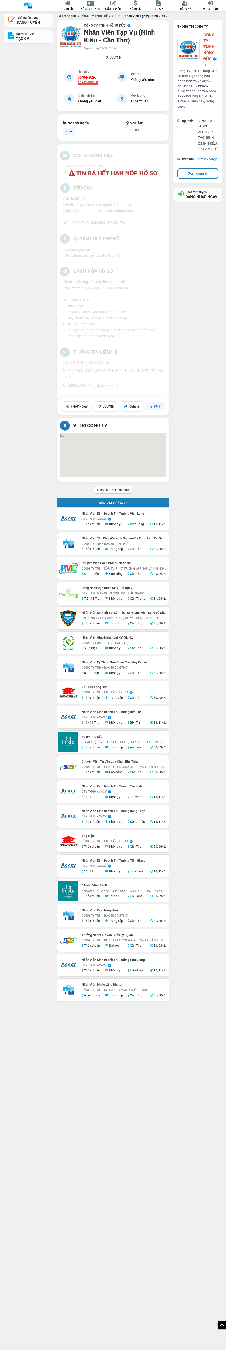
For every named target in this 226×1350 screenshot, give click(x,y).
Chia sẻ (134, 406)
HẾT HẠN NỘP (87, 82)
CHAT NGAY (79, 406)
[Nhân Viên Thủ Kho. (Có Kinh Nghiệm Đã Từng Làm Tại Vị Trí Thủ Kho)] (68, 544)
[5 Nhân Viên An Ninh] (68, 891)
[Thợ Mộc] (68, 841)
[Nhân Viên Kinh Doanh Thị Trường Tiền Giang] (68, 866)
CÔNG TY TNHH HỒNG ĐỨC (100, 16)
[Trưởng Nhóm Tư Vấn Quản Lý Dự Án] (68, 940)
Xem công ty (198, 173)
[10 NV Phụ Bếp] (68, 742)
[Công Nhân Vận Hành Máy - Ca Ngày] (68, 593)
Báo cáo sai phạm (114, 490)
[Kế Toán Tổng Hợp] (68, 692)
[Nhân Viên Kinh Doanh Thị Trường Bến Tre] (68, 717)
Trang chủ (68, 16)
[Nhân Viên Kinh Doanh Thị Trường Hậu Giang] (68, 965)
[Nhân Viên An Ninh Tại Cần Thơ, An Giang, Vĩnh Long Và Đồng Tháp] (68, 618)
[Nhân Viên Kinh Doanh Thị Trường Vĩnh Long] (68, 519)
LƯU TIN (115, 57)
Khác (69, 131)
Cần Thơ (132, 130)
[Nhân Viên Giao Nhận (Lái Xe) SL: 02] (68, 643)
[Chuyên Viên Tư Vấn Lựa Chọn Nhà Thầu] (68, 767)
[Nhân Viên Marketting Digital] (68, 990)
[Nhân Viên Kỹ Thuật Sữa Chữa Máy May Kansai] (68, 668)
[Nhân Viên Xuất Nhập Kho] (68, 915)
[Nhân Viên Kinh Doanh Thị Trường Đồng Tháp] (68, 816)
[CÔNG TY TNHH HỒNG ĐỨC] (71, 37)
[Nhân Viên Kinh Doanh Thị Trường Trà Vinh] (68, 792)
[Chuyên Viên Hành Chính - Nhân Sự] (68, 568)
